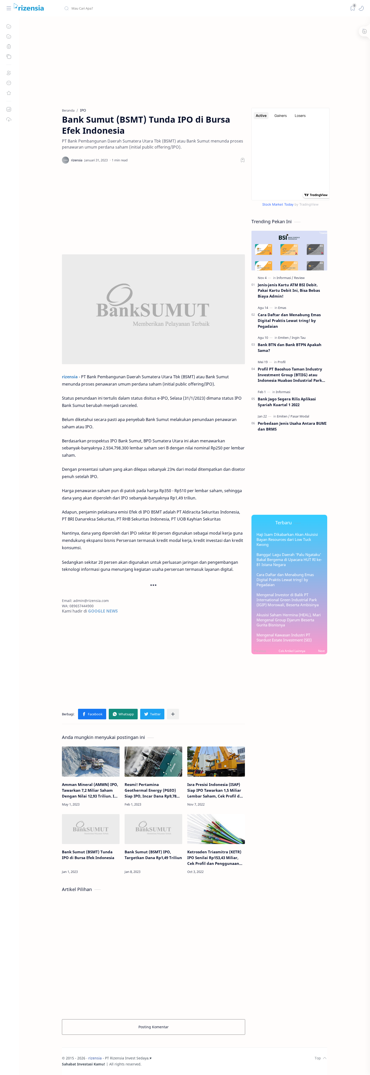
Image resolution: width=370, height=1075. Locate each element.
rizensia (95, 1058)
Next (321, 651)
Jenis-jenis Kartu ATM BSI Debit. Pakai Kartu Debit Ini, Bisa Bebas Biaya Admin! (289, 290)
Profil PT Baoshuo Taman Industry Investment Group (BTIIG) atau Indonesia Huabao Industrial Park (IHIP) (290, 374)
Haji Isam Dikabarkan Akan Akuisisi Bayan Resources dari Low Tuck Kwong (287, 539)
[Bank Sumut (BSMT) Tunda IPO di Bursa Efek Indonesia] (91, 829)
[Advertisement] (194, 62)
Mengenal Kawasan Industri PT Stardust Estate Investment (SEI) (284, 637)
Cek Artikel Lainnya (292, 651)
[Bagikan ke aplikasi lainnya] (173, 714)
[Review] (299, 277)
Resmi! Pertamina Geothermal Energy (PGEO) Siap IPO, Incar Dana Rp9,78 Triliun (150, 790)
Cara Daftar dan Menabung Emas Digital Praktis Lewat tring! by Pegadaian (289, 320)
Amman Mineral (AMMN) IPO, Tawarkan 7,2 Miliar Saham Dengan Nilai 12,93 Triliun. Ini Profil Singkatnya (90, 790)
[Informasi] (285, 277)
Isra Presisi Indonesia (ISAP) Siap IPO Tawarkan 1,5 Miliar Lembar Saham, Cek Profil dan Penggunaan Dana (215, 790)
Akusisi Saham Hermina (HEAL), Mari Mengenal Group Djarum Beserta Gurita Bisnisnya (288, 619)
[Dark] (352, 8)
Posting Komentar (153, 1026)
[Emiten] (284, 337)
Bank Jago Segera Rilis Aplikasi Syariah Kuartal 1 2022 (287, 401)
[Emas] (282, 307)
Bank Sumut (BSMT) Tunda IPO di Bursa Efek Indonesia (88, 854)
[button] (361, 8)
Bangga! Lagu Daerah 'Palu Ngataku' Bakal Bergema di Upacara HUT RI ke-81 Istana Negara (289, 559)
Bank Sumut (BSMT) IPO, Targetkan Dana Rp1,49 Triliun (153, 854)
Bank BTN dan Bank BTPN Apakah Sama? (289, 347)
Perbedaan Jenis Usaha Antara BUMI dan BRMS (292, 426)
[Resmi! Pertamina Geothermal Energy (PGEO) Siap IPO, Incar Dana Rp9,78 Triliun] (153, 761)
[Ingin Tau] (299, 337)
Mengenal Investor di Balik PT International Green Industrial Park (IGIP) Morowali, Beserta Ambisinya (287, 599)
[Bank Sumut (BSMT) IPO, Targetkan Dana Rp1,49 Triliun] (153, 829)
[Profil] (281, 362)
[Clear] (143, 8)
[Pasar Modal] (299, 416)
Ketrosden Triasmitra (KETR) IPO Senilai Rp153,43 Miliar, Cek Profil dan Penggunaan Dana (214, 857)
